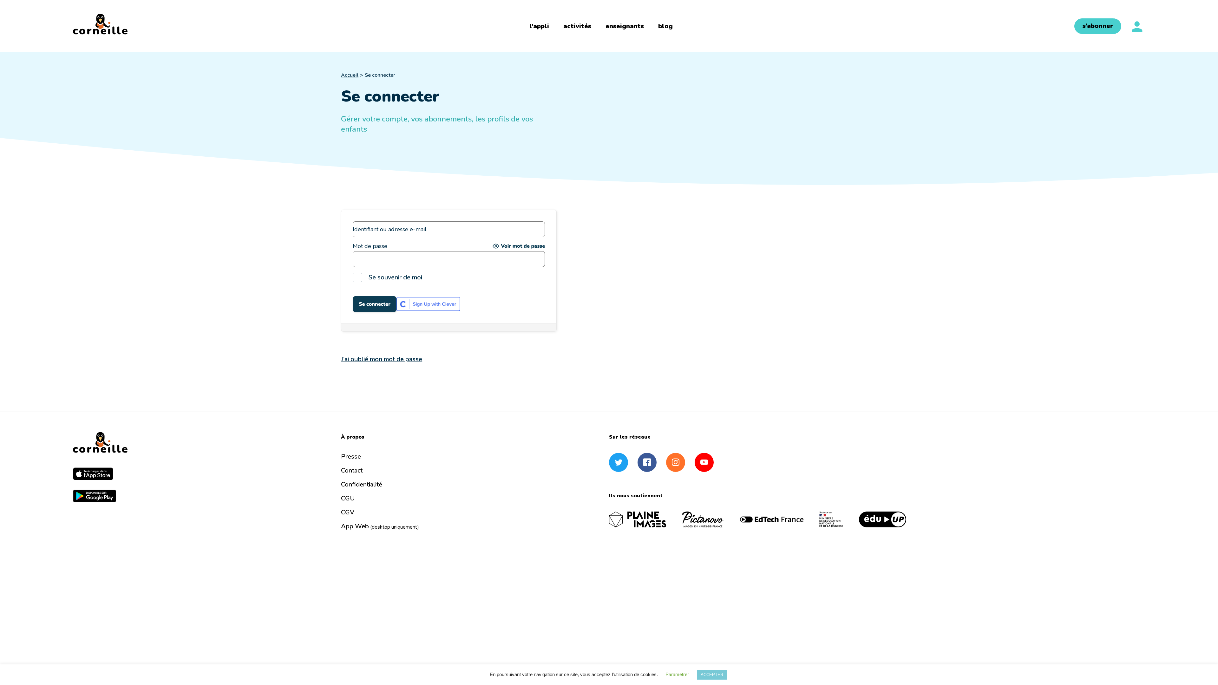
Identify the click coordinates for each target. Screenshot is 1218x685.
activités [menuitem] (577, 26)
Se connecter (380, 75)
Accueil (349, 75)
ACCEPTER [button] (712, 674)
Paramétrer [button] (677, 674)
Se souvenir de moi (395, 277)
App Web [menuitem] (380, 526)
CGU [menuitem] (348, 498)
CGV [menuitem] (347, 512)
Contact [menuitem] (352, 470)
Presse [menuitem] (351, 456)
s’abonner (1098, 26)
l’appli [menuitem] (539, 26)
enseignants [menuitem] (625, 26)
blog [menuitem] (665, 26)
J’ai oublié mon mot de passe (381, 359)
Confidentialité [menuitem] (361, 484)
